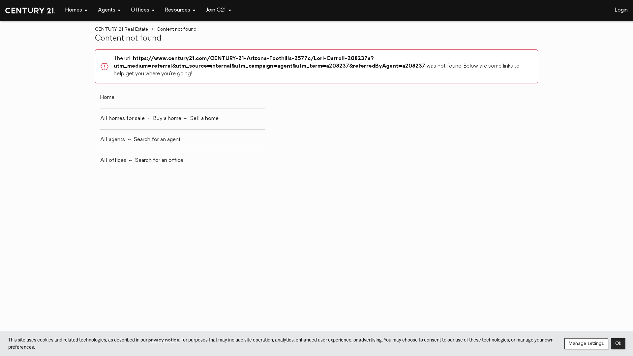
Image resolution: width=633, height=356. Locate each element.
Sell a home (204, 118)
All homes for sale (122, 118)
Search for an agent (157, 139)
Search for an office (159, 160)
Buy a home (167, 118)
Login (621, 10)
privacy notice (163, 340)
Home (107, 97)
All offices (113, 160)
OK (618, 343)
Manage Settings (586, 343)
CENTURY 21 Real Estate (121, 29)
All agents (112, 139)
